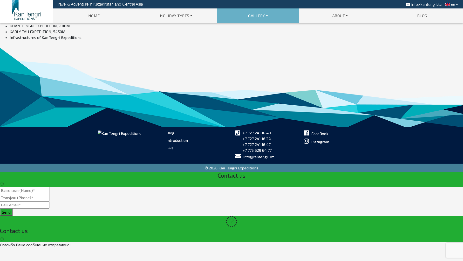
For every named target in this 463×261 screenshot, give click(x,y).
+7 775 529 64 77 (257, 150)
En (452, 4)
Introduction (177, 140)
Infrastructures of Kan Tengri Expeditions (46, 37)
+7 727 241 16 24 (257, 138)
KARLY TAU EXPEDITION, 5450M (38, 31)
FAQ (169, 147)
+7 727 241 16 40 (257, 132)
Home (94, 15)
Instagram (320, 141)
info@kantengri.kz (258, 156)
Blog (422, 15)
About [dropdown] (338, 15)
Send (6, 212)
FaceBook (319, 133)
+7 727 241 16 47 (257, 144)
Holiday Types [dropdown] (174, 15)
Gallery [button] (256, 15)
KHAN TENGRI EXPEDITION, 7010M (40, 25)
